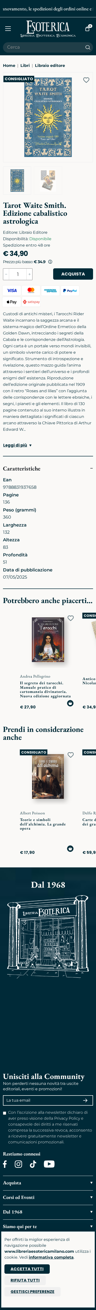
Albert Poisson (32, 813)
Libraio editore (50, 65)
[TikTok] (33, 1164)
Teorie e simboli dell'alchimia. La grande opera (43, 824)
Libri (25, 65)
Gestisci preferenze (32, 1291)
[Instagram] (18, 1164)
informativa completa (51, 1257)
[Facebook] (5, 1164)
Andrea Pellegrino (35, 676)
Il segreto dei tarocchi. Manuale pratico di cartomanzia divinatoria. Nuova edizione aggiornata (45, 689)
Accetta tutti (27, 1269)
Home (9, 65)
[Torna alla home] (48, 28)
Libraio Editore (33, 232)
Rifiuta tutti (25, 1280)
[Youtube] (49, 1164)
